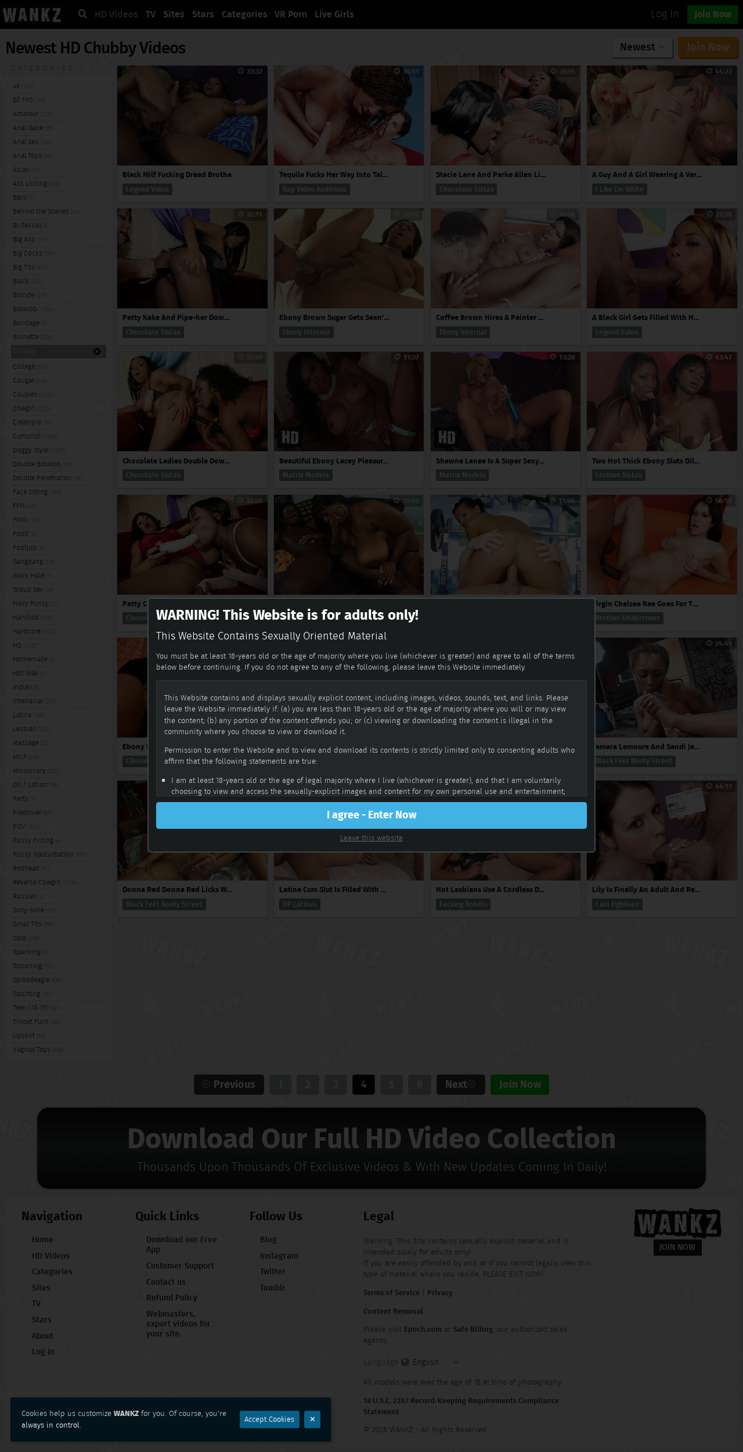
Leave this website (371, 837)
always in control (50, 1425)
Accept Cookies (269, 1419)
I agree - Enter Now (371, 814)
